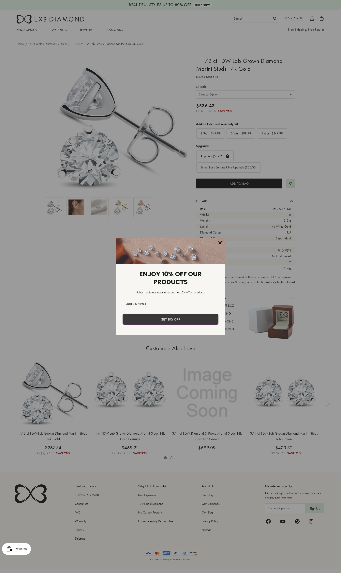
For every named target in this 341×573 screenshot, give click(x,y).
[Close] (220, 243)
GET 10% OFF (170, 319)
